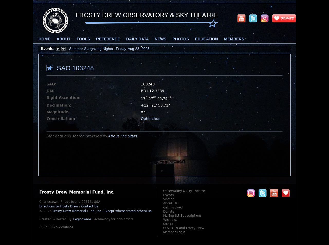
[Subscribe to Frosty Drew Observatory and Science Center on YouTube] (241, 18)
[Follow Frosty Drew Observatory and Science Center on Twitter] (263, 193)
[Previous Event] (58, 49)
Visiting (169, 199)
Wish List (170, 220)
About (63, 39)
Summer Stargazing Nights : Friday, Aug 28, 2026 (109, 49)
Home (44, 39)
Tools (83, 39)
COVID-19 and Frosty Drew (183, 228)
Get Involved (173, 207)
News (160, 39)
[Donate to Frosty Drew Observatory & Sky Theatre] (286, 193)
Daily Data (137, 39)
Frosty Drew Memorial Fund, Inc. (102, 211)
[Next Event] (63, 49)
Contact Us (89, 206)
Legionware (82, 219)
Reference (108, 39)
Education (206, 39)
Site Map (170, 224)
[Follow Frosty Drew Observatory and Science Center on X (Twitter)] (253, 18)
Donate (168, 211)
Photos (180, 39)
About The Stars (122, 136)
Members (234, 39)
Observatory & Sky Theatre (184, 191)
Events (168, 195)
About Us (170, 203)
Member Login (174, 232)
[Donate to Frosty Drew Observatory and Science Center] (284, 18)
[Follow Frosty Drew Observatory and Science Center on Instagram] (265, 18)
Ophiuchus (150, 119)
